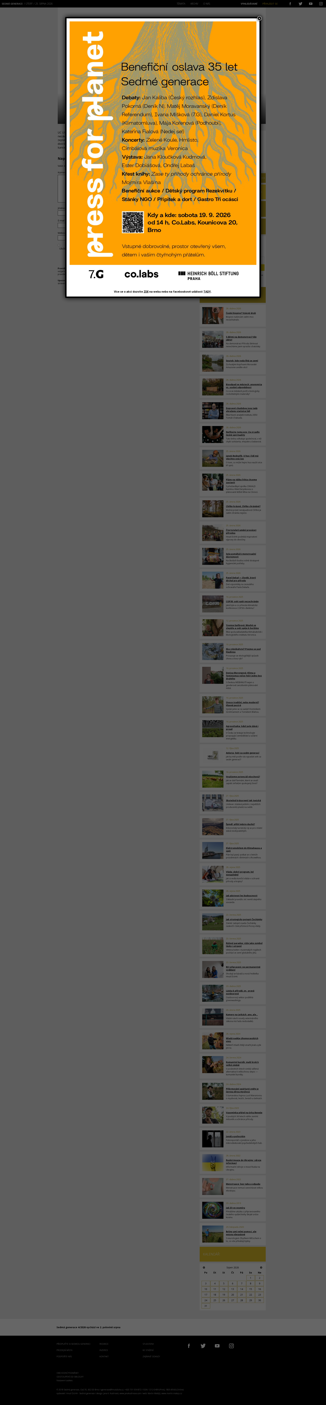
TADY (207, 291)
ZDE (146, 291)
